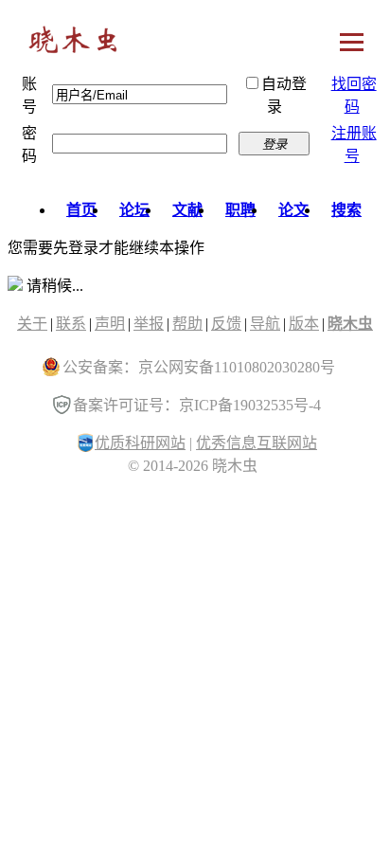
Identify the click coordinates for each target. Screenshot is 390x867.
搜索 (346, 210)
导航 (265, 324)
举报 (148, 324)
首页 (81, 210)
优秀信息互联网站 (256, 443)
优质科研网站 (140, 443)
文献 (187, 210)
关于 (32, 324)
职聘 (240, 210)
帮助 (187, 324)
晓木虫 (74, 44)
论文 (293, 210)
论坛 (134, 210)
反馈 (226, 324)
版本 (304, 324)
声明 (110, 324)
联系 (71, 324)
